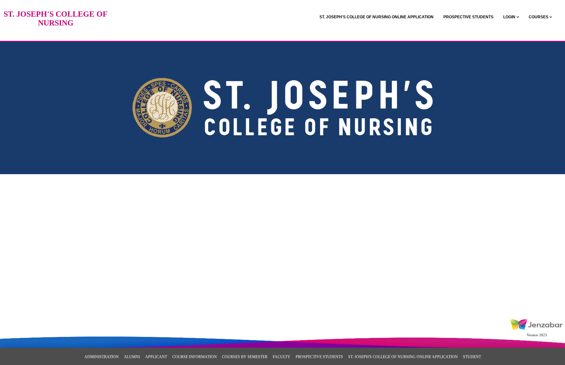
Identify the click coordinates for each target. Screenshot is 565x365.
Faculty (281, 357)
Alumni (132, 357)
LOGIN (509, 17)
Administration (101, 357)
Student (472, 357)
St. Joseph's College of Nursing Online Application (403, 357)
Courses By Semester (244, 357)
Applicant (156, 357)
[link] (376, 17)
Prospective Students (319, 357)
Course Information (194, 357)
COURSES (538, 17)
